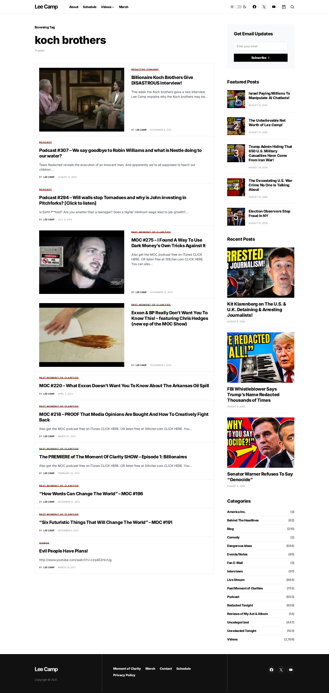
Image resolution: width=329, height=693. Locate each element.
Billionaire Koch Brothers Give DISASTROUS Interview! (162, 80)
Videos (44, 543)
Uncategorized (238, 622)
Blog (230, 529)
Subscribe (258, 58)
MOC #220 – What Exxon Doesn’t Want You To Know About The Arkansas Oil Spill (124, 385)
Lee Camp (46, 6)
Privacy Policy (124, 675)
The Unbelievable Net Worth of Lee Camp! (267, 122)
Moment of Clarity (127, 668)
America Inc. (236, 512)
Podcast (45, 142)
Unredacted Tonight (241, 631)
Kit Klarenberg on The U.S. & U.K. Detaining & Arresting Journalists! (256, 309)
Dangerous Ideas (239, 546)
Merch (150, 668)
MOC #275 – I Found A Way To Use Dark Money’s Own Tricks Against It (168, 242)
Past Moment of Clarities (151, 232)
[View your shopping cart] (284, 7)
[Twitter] (264, 6)
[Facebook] (254, 6)
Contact (166, 668)
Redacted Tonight (145, 69)
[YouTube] (273, 6)
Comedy (233, 537)
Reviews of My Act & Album (247, 614)
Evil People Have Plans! (63, 551)
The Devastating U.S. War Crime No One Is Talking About (270, 185)
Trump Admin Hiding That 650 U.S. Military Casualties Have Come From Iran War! (270, 153)
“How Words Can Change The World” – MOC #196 (91, 493)
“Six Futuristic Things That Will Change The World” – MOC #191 (105, 522)
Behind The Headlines (243, 520)
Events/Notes (237, 554)
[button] (238, 6)
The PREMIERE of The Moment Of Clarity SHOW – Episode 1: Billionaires (113, 456)
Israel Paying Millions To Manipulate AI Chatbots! (269, 95)
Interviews (235, 571)
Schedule (183, 668)
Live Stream (235, 580)
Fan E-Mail (235, 563)
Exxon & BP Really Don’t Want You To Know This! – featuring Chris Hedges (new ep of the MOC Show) (169, 318)
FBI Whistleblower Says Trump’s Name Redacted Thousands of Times (253, 394)
